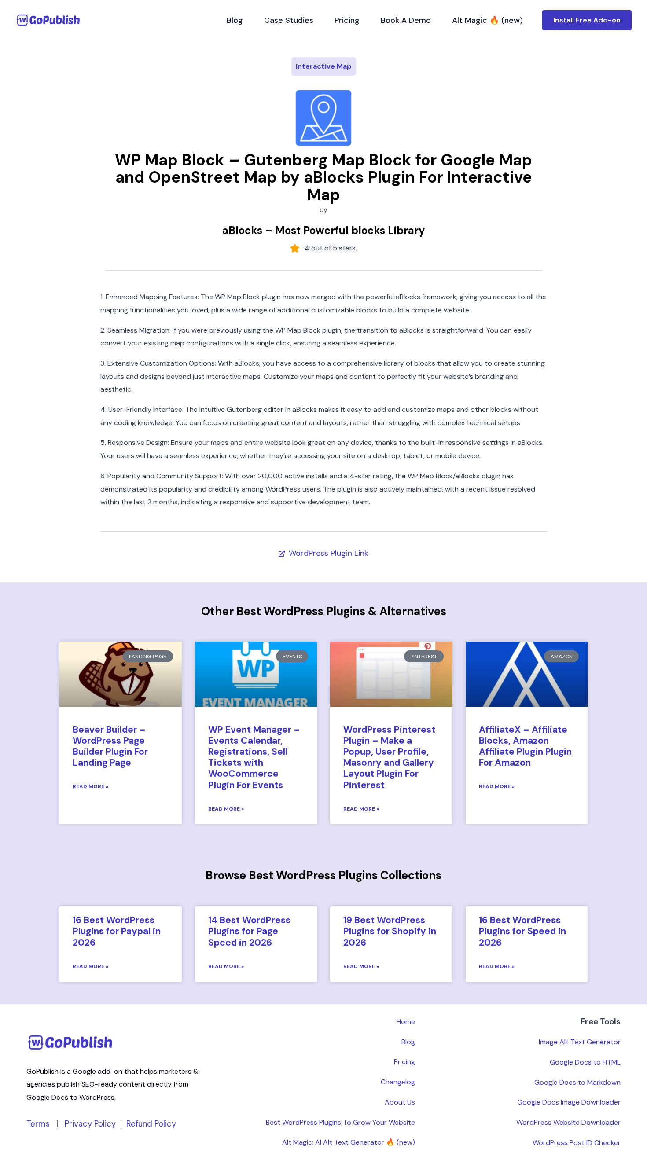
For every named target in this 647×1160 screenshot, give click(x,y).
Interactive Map (324, 66)
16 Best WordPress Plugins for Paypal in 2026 (117, 931)
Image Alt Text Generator (580, 1041)
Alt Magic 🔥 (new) (487, 20)
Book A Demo (406, 20)
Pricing (347, 20)
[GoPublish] (48, 20)
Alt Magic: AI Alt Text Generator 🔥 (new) (348, 1142)
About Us (400, 1102)
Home (406, 1021)
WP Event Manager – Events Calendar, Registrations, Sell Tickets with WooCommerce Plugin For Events (254, 757)
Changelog (398, 1082)
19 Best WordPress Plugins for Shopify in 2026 (389, 931)
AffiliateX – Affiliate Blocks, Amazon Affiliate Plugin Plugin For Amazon (525, 746)
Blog (235, 20)
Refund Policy (151, 1123)
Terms (38, 1123)
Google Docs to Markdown (577, 1082)
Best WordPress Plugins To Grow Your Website (340, 1122)
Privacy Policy (90, 1123)
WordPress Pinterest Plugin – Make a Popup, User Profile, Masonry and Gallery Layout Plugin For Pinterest (389, 757)
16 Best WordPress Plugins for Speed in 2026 (522, 931)
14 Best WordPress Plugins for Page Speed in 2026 (249, 931)
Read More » (90, 786)
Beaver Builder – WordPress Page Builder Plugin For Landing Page (110, 746)
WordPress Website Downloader (568, 1122)
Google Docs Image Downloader (569, 1102)
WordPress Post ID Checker (577, 1142)
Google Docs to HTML (585, 1062)
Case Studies (288, 20)
